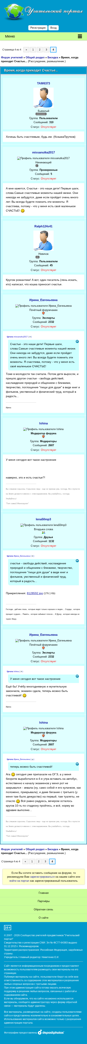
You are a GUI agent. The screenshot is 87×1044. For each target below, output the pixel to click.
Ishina (43, 423)
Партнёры (44, 901)
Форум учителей (12, 57)
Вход (53, 27)
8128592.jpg (35, 593)
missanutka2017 (43, 152)
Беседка (53, 57)
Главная (44, 892)
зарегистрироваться (42, 876)
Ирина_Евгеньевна (43, 300)
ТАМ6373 (43, 83)
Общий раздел (35, 57)
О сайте (43, 917)
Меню (10, 36)
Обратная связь (43, 909)
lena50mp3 (43, 519)
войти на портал (19, 880)
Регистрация (38, 27)
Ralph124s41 (43, 226)
